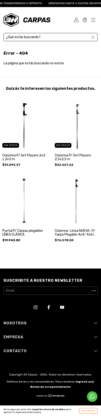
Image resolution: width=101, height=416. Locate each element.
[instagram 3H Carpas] (36, 308)
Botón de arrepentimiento (50, 386)
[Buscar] (93, 37)
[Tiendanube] (50, 396)
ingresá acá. (85, 381)
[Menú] (93, 21)
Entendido (88, 411)
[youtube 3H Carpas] (62, 308)
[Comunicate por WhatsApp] (92, 396)
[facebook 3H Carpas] (49, 308)
